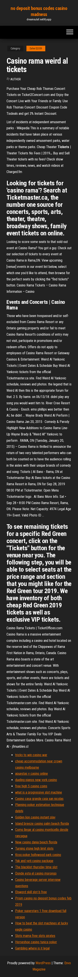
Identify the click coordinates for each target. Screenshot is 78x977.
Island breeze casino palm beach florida (42, 824)
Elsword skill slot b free (31, 892)
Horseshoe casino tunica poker (36, 942)
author (15, 79)
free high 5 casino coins (31, 786)
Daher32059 (36, 48)
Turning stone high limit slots (34, 848)
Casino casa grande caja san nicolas (39, 799)
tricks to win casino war (31, 755)
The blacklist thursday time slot (36, 867)
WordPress (43, 963)
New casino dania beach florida (36, 842)
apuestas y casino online (31, 774)
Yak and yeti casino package (34, 861)
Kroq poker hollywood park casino (38, 855)
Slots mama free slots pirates (35, 936)
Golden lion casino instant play (35, 817)
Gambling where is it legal (32, 948)
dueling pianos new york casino (36, 780)
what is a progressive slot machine (38, 792)
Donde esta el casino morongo (36, 873)
